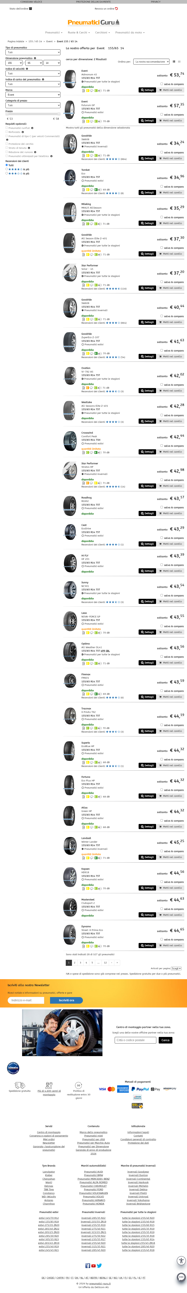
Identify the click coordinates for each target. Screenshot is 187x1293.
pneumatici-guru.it (100, 1283)
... (98, 962)
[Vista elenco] (174, 61)
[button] (181, 1260)
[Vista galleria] (179, 61)
